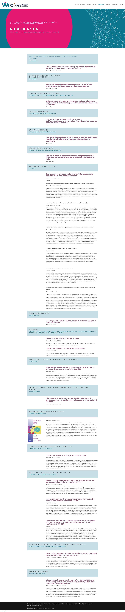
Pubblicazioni (101, 4)
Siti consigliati (115, 4)
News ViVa (108, 4)
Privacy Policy (30, 607)
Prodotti (82, 4)
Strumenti (95, 4)
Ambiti (88, 4)
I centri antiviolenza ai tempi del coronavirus (65, 348)
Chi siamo (76, 4)
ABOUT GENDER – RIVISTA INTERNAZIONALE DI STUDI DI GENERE (53, 56)
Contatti (121, 4)
